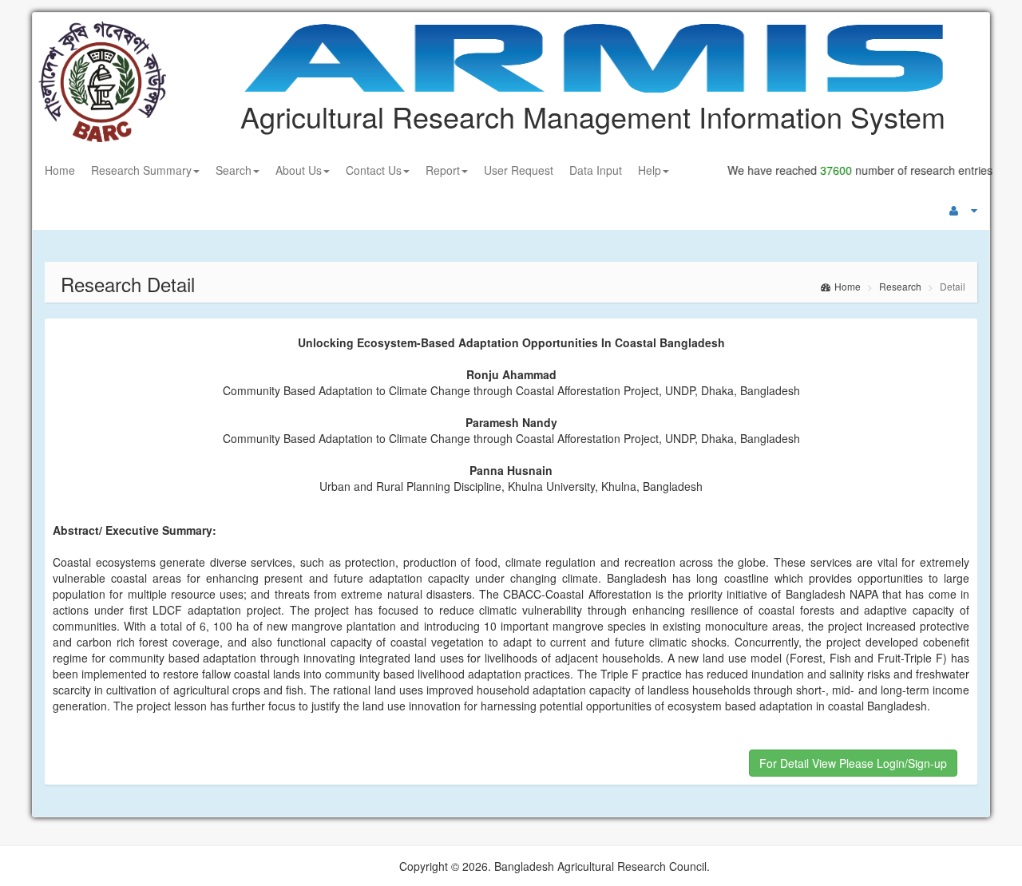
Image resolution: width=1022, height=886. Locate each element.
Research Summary (141, 170)
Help (649, 170)
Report (443, 170)
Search (234, 170)
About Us (298, 170)
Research (900, 286)
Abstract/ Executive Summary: (134, 530)
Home (60, 170)
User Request (518, 170)
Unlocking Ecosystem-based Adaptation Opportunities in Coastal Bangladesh (511, 342)
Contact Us (374, 170)
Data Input (595, 170)
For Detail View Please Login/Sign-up (853, 763)
